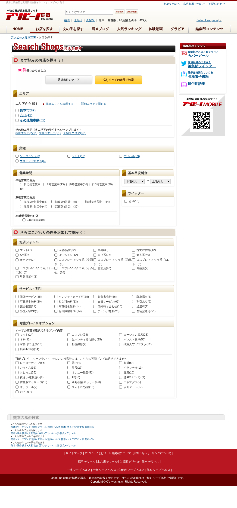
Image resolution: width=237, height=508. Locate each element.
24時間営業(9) (35, 220)
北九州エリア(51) (50, 133)
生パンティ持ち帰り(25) (86, 339)
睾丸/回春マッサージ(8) (86, 382)
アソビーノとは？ (95, 453)
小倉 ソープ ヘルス (104, 469)
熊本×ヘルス (53, 427)
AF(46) (75, 377)
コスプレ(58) (79, 334)
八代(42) (26, 115)
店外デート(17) (133, 387)
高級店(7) (142, 268)
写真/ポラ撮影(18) (30, 344)
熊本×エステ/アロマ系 (72, 427)
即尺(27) (76, 367)
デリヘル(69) (132, 156)
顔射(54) (128, 362)
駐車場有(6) (143, 296)
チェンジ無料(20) (108, 311)
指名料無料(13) (68, 301)
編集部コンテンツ (209, 29)
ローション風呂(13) (135, 334)
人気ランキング (129, 29)
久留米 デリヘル (130, 461)
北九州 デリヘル (107, 461)
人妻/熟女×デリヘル (65, 433)
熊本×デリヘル (39, 427)
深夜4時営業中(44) (35, 206)
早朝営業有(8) (28, 276)
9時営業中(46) (79, 184)
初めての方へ (172, 4)
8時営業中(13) (56, 184)
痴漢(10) (128, 372)
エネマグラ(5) (132, 382)
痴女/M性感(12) (146, 250)
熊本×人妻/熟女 (30, 433)
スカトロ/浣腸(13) (82, 387)
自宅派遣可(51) (146, 311)
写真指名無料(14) (69, 306)
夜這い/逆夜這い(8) (31, 377)
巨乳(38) (102, 250)
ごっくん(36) (27, 367)
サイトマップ (74, 453)
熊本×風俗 (16, 433)
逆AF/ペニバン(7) (134, 377)
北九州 (78, 20)
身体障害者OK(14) (70, 311)
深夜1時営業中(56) (35, 201)
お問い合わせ (217, 4)
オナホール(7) (28, 387)
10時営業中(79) (103, 184)
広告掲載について (194, 4)
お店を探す (44, 29)
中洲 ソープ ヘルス (78, 469)
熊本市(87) (28, 110)
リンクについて (161, 453)
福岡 (67, 20)
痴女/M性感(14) (29, 349)
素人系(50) (143, 255)
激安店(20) (104, 268)
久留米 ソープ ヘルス (131, 469)
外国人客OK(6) (28, 311)
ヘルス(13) (78, 156)
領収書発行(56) (107, 296)
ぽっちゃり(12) (68, 255)
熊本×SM (89, 427)
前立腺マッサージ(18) (33, 382)
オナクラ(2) (26, 259)
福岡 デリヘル (86, 461)
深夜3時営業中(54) (98, 201)
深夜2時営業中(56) (66, 201)
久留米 (90, 20)
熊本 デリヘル (150, 461)
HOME (17, 29)
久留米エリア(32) (74, 133)
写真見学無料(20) (30, 301)
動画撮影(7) (78, 344)
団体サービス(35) (30, 296)
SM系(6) (24, 255)
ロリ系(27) (104, 255)
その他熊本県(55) (32, 120)
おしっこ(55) (27, 372)
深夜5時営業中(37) (66, 206)
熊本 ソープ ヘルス (158, 469)
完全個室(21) (27, 306)
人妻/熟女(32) (67, 250)
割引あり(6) (143, 301)
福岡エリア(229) (26, 133)
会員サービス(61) (108, 301)
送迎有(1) (142, 306)
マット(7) (25, 250)
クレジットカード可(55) (73, 296)
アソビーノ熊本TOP (23, 37)
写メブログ (100, 29)
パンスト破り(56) (134, 339)
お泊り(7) (25, 392)
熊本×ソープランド (21, 427)
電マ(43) (76, 362)
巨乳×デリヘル (46, 433)
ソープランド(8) (30, 156)
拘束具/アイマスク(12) (137, 344)
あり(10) (133, 201)
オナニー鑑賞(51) (82, 372)
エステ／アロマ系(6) (33, 161)
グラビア (177, 29)
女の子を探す (73, 29)
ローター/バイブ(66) (32, 362)
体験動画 (156, 29)
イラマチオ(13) (133, 367)
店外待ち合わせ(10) (109, 306)
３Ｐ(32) (25, 339)
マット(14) (26, 334)
